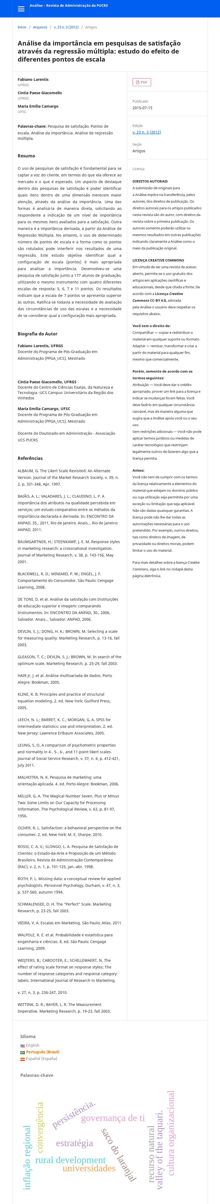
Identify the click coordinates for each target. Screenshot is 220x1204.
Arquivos (40, 27)
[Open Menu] (21, 8)
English (32, 1045)
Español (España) (41, 1058)
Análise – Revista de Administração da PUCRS (69, 5)
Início (22, 27)
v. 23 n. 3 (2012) (66, 27)
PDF (143, 82)
